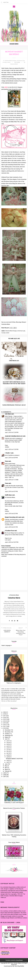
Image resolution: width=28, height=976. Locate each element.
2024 (4, 712)
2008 (4, 775)
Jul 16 (8, 751)
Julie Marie (8, 414)
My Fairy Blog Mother (18, 966)
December (8, 730)
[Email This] (10, 328)
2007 (4, 776)
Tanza (6, 461)
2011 (4, 726)
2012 (4, 724)
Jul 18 (8, 750)
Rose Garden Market (16, 963)
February (7, 771)
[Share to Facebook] (14, 328)
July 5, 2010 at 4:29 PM (11, 457)
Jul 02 (8, 760)
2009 (4, 773)
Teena (6, 483)
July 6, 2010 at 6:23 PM (11, 513)
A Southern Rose (9, 530)
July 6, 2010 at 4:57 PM (11, 491)
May (6, 766)
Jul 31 (8, 741)
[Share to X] (13, 328)
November (8, 732)
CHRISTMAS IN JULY (14, 360)
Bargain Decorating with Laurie (13, 517)
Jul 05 (8, 757)
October (7, 733)
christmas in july (21, 60)
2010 (4, 728)
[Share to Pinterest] (16, 328)
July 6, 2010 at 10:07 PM (11, 542)
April (6, 767)
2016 (4, 717)
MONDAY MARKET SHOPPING (14, 758)
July (6, 739)
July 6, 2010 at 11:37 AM (11, 479)
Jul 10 (8, 753)
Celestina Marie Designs (10, 60)
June (6, 764)
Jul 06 (8, 755)
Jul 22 (8, 748)
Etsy (14, 6)
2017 (4, 715)
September (8, 735)
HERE (6, 87)
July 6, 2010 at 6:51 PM (11, 527)
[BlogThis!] (11, 328)
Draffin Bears (8, 495)
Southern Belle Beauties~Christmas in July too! (14, 405)
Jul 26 (8, 744)
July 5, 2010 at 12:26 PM (11, 432)
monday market (6, 62)
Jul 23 (8, 746)
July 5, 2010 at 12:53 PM (11, 449)
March (6, 769)
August (7, 737)
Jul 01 (8, 762)
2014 (4, 721)
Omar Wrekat (19, 960)
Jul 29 (8, 742)
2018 (4, 714)
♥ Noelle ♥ (8, 453)
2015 (4, 719)
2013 (4, 723)
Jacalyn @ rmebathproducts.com (14, 436)
